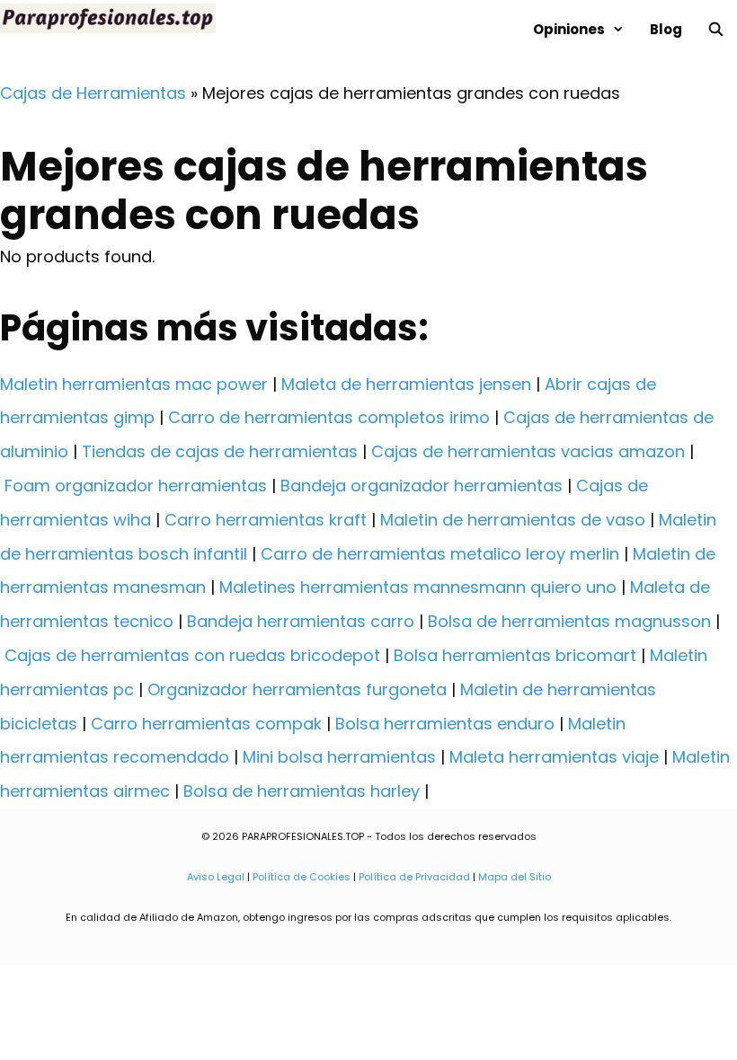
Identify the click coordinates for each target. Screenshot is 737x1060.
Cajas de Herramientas (93, 93)
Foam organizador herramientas (135, 485)
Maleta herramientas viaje (554, 757)
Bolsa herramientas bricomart (515, 655)
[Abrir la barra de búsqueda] (716, 29)
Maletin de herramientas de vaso (512, 519)
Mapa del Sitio (514, 877)
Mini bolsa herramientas (339, 757)
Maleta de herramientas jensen (406, 384)
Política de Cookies (302, 877)
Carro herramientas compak (206, 723)
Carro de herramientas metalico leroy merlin (440, 554)
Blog (666, 29)
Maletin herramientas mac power (134, 384)
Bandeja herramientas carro (300, 621)
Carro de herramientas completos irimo (329, 417)
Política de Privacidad (414, 877)
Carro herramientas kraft (265, 519)
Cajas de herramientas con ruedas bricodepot (192, 655)
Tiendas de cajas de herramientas (220, 451)
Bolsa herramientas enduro (445, 723)
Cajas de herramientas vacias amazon (528, 451)
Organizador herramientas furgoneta (297, 689)
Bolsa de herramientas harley (301, 791)
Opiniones (569, 29)
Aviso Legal (215, 877)
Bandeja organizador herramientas (421, 485)
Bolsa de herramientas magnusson (569, 621)
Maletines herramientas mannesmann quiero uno (418, 587)
